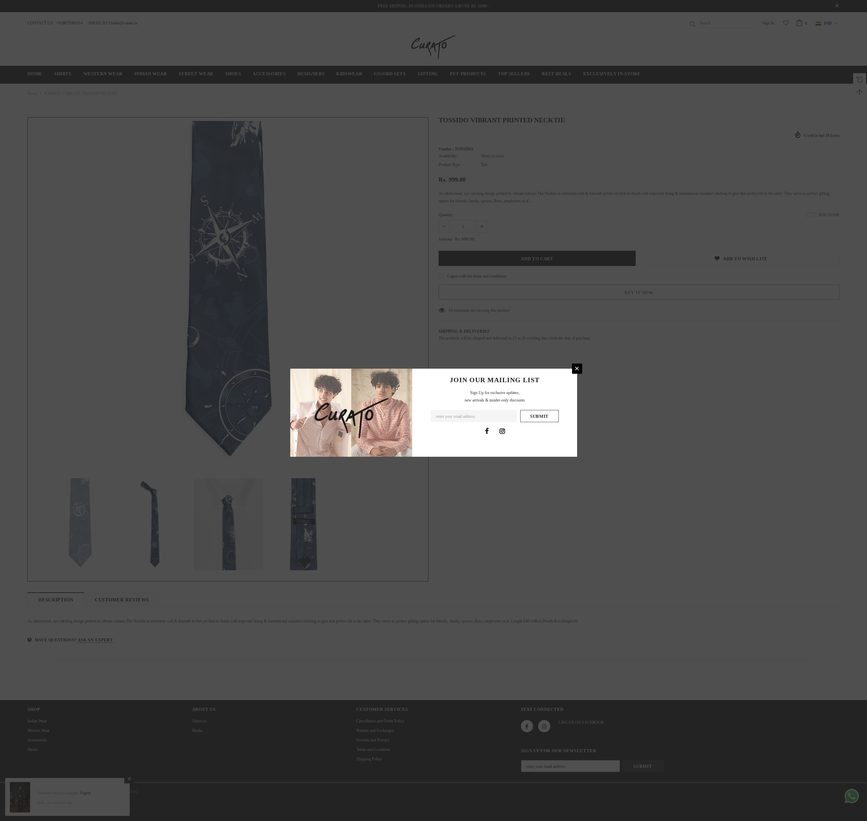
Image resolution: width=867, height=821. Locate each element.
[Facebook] (487, 431)
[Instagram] (502, 431)
